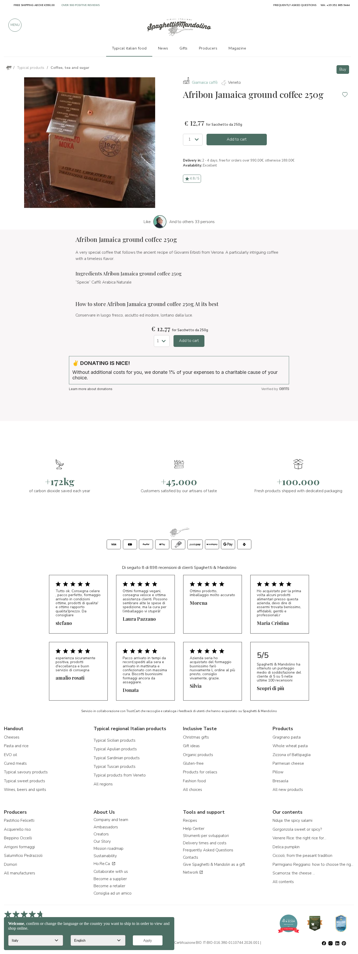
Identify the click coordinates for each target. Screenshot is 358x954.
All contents (283, 881)
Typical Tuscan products (114, 766)
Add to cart (237, 139)
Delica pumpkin (286, 847)
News (163, 48)
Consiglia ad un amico (113, 893)
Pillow (278, 772)
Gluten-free (193, 763)
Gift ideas (191, 745)
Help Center (193, 828)
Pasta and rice (16, 745)
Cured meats (15, 763)
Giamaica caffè (205, 82)
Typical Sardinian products (117, 758)
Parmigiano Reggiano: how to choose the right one (313, 864)
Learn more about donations (90, 389)
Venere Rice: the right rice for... (299, 838)
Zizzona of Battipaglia (292, 754)
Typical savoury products (26, 772)
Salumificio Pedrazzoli (23, 855)
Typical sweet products (24, 781)
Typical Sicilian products (114, 740)
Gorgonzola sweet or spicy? (297, 829)
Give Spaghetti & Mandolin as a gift (214, 864)
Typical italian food (129, 48)
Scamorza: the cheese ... (294, 873)
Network (191, 872)
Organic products (198, 754)
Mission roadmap (108, 848)
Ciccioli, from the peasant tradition (302, 855)
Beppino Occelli (18, 838)
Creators (101, 834)
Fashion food (194, 781)
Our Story (102, 841)
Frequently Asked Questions (208, 850)
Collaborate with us (111, 871)
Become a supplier (110, 878)
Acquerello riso (17, 829)
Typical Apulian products (115, 749)
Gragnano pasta (287, 737)
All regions (103, 784)
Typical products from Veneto (120, 775)
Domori (10, 864)
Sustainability (105, 855)
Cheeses (11, 737)
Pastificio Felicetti (19, 820)
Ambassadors (106, 827)
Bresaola (280, 781)
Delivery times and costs (204, 843)
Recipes (190, 820)
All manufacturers (19, 873)
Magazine (237, 48)
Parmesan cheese (288, 763)
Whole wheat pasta (290, 745)
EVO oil (10, 754)
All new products (288, 789)
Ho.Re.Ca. (103, 863)
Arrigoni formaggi (19, 847)
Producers (208, 48)
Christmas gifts (196, 737)
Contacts (190, 857)
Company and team (111, 819)
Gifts (184, 48)
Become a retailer (109, 886)
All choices (192, 789)
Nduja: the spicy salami (292, 820)
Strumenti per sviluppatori (206, 835)
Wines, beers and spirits (25, 789)
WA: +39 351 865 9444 (335, 5)
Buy (342, 69)
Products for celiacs (200, 772)
